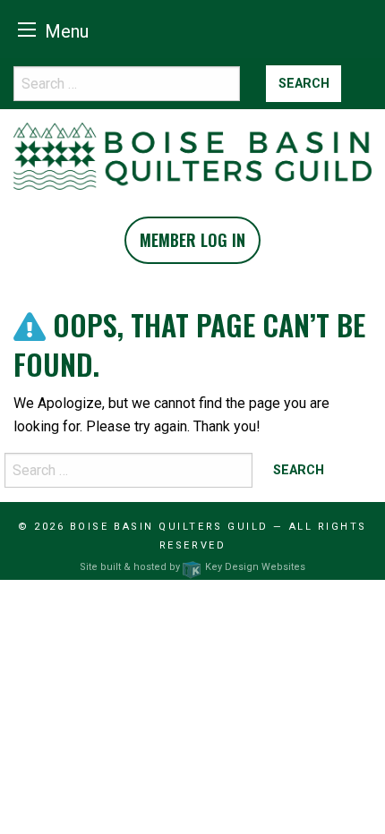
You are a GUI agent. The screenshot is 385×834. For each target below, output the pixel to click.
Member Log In (192, 239)
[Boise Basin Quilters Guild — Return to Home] (192, 155)
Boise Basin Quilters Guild (169, 526)
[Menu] (27, 29)
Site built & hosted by (192, 567)
